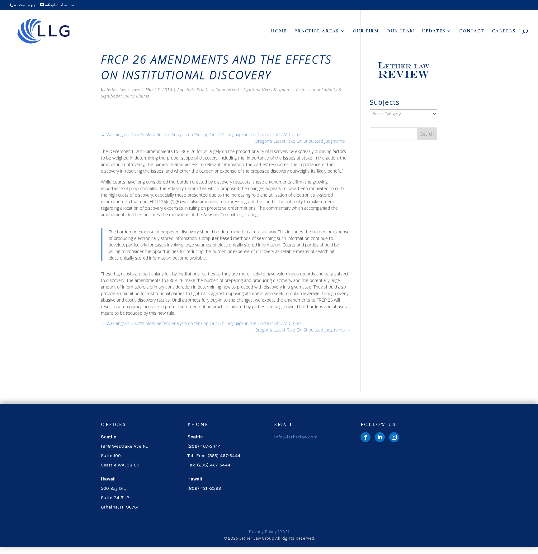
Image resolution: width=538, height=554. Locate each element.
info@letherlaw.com (296, 437)
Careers (504, 31)
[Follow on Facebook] (365, 437)
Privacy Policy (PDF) (269, 531)
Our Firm (366, 31)
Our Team (400, 31)
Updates (433, 31)
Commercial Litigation (237, 89)
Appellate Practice (195, 89)
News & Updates (278, 89)
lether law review (123, 89)
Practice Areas (316, 31)
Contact (471, 31)
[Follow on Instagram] (394, 437)
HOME (278, 31)
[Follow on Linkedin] (380, 437)
